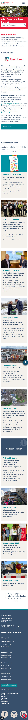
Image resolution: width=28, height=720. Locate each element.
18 (2, 152)
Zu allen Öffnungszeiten (9, 685)
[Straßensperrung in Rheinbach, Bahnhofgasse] (14, 570)
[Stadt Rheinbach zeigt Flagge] (14, 354)
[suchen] (25, 25)
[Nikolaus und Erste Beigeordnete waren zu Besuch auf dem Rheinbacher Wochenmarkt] (14, 496)
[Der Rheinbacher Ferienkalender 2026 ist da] (14, 163)
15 (19, 149)
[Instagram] (14, 714)
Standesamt (5, 663)
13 (13, 149)
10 (5, 149)
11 (7, 149)
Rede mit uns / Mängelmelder (10, 693)
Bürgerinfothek (6, 641)
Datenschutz (5, 700)
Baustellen (4, 702)
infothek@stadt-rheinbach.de (10, 627)
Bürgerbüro (4, 652)
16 (22, 149)
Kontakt (3, 697)
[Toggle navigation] (23, 3)
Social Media (5, 703)
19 (5, 152)
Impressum (4, 698)
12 (10, 149)
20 (8, 152)
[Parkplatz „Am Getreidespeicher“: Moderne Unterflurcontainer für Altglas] (14, 307)
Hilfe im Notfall (5, 690)
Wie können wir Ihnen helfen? (12, 20)
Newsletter (4, 695)
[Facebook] (4, 714)
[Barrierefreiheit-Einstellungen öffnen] (25, 362)
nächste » (14, 152)
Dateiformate (7, 127)
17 (25, 149)
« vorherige (4, 147)
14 (16, 149)
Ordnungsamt (5, 674)
